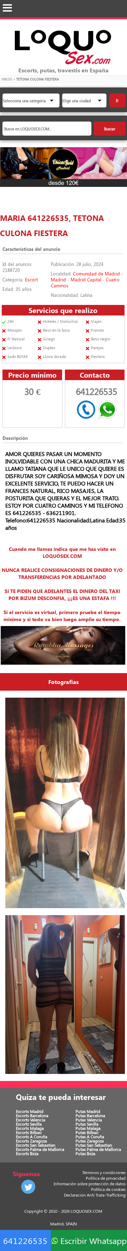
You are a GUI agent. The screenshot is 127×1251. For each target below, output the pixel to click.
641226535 (25, 1240)
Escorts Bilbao (29, 1132)
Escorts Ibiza (27, 1153)
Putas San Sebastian (93, 1145)
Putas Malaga (88, 1128)
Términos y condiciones (104, 1172)
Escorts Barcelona (32, 1115)
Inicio (7, 79)
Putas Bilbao (86, 1132)
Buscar (109, 128)
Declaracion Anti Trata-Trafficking (95, 1195)
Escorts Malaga (30, 1128)
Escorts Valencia (30, 1119)
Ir (117, 100)
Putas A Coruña (89, 1136)
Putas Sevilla (86, 1124)
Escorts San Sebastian (35, 1145)
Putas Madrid (87, 1111)
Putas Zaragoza (89, 1141)
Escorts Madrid (29, 1111)
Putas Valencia (88, 1119)
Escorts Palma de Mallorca (40, 1149)
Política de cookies (108, 1189)
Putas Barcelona (90, 1115)
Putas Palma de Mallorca (98, 1149)
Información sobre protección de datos (90, 1183)
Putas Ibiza (85, 1153)
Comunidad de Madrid (96, 273)
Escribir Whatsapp (92, 1240)
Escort (31, 279)
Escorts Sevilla (29, 1124)
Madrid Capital (86, 279)
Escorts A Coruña (31, 1136)
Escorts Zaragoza (31, 1141)
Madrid (58, 279)
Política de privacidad (106, 1178)
